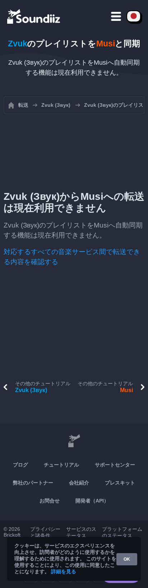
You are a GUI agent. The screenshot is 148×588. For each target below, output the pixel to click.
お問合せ (50, 501)
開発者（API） (92, 501)
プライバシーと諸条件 (45, 532)
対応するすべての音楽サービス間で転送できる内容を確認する (72, 257)
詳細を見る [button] (63, 571)
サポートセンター (115, 465)
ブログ (20, 465)
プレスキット (120, 483)
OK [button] (127, 559)
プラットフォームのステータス (122, 532)
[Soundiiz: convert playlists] (74, 441)
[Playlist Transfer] (34, 16)
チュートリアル (61, 465)
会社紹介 (79, 483)
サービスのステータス (81, 532)
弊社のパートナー (33, 483)
